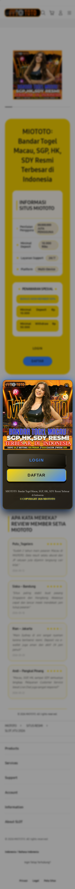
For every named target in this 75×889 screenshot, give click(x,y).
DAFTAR (36, 475)
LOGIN (36, 460)
